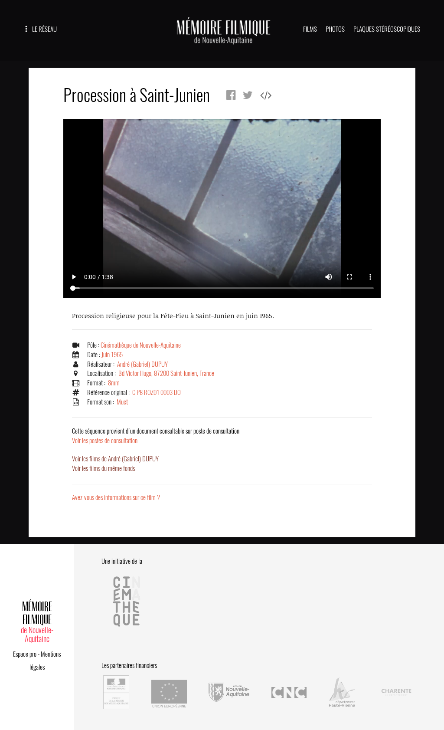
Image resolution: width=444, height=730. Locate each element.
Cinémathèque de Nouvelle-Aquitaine (141, 345)
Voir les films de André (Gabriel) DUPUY (115, 458)
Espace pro (24, 654)
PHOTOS (335, 29)
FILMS (310, 29)
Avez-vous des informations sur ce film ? (116, 497)
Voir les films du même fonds (103, 468)
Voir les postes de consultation (155, 436)
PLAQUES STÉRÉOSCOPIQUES (386, 29)
